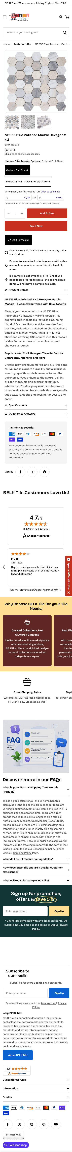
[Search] (65, 32)
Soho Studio (56, 820)
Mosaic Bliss (10, 824)
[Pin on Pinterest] (45, 472)
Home (6, 44)
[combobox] (36, 32)
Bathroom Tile (22, 44)
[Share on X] (32, 472)
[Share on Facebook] (20, 472)
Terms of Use (48, 924)
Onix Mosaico (39, 820)
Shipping (9, 154)
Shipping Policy (22, 852)
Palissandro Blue (51, 324)
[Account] (61, 17)
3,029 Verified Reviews (36, 529)
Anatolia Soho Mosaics (16, 820)
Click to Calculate (50, 191)
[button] (68, 576)
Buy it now (36, 226)
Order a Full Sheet (17, 170)
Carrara (21, 324)
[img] (36, 524)
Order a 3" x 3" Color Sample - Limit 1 (28, 181)
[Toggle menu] (5, 17)
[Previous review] (3, 567)
